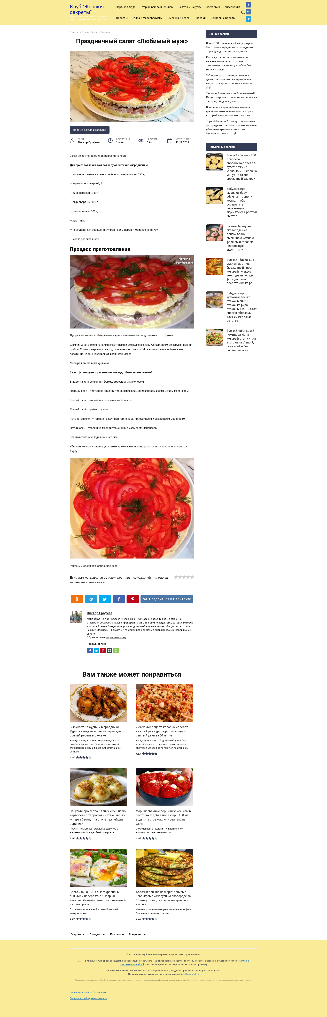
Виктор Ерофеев (99, 613)
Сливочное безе (107, 566)
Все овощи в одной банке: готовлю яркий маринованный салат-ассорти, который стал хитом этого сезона (229, 111)
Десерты (122, 18)
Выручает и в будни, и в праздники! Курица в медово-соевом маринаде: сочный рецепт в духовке (95, 731)
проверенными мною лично (140, 622)
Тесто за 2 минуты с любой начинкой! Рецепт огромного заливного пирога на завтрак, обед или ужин (231, 97)
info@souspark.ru (190, 974)
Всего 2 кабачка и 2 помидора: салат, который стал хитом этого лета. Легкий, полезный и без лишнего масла (241, 340)
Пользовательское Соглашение (88, 992)
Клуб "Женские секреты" (87, 9)
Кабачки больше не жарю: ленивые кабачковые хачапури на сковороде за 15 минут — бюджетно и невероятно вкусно (163, 898)
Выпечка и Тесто (179, 18)
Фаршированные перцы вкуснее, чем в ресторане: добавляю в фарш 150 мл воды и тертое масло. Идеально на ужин (163, 817)
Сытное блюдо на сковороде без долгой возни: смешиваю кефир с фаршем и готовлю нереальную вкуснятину (240, 238)
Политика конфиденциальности (88, 998)
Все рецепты (137, 934)
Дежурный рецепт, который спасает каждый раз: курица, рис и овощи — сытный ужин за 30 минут (162, 731)
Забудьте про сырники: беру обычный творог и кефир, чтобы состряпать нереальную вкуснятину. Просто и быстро (242, 202)
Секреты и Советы (223, 18)
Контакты (117, 934)
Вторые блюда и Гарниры (157, 7)
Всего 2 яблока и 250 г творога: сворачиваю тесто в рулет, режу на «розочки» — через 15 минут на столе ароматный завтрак (242, 167)
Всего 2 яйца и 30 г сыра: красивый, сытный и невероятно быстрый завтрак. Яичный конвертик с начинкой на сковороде (98, 898)
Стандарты (97, 934)
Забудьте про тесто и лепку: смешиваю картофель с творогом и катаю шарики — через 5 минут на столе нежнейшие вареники (98, 817)
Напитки (200, 18)
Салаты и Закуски (189, 7)
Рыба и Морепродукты (147, 18)
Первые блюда (125, 7)
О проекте (77, 934)
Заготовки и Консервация (223, 7)
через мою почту (116, 637)
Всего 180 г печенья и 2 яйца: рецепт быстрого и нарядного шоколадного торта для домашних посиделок (229, 47)
